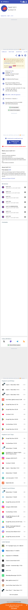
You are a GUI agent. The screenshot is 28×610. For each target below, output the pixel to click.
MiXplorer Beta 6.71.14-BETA (12, 550)
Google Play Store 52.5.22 (12, 429)
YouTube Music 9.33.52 (11, 424)
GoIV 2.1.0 (8, 211)
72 (11, 72)
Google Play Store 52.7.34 (12, 404)
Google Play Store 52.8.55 (12, 419)
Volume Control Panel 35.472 (13, 560)
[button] (16, 56)
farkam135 (13, 10)
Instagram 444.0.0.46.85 (11, 507)
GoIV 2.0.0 (8, 216)
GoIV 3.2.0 (8, 186)
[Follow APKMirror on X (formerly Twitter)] (4, 342)
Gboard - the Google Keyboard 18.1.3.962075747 (13, 526)
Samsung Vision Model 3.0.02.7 (13, 531)
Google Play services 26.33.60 (13, 536)
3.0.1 (12, 15)
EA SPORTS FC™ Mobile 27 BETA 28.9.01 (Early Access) (13, 453)
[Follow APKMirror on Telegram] (17, 342)
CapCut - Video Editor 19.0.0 (12, 394)
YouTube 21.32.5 (10, 414)
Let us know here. (17, 601)
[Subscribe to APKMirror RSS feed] (24, 342)
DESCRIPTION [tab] (19, 51)
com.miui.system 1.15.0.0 (12, 478)
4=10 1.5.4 (8, 570)
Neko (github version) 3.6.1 (12, 580)
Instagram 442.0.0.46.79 (11, 458)
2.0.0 (9, 169)
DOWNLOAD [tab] (4, 51)
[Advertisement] (14, 34)
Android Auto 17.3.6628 (11, 448)
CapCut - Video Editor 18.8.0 (12, 384)
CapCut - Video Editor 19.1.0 (12, 389)
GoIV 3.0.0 (8, 201)
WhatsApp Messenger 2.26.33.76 (13, 575)
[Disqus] (14, 279)
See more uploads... (14, 594)
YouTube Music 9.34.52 (11, 512)
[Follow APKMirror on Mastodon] (11, 342)
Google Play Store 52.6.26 (12, 409)
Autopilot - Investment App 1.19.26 (14, 565)
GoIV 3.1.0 (8, 191)
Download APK (15, 142)
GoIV (8, 15)
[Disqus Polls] (14, 242)
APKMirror (6, 2)
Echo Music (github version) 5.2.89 (14, 399)
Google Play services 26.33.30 (13, 502)
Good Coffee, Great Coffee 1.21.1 (14, 585)
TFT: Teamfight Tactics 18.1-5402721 (14, 545)
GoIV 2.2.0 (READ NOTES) (12, 206)
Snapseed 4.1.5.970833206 (12, 555)
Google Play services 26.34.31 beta (14, 521)
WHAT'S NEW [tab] (11, 51)
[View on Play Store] (19, 56)
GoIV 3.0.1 (8, 196)
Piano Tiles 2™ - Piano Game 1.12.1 (14, 590)
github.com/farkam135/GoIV (8, 178)
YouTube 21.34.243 (10, 463)
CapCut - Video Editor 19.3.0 (12, 468)
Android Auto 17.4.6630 (11, 473)
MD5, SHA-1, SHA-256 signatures (12, 94)
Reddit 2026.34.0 (10, 483)
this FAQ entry (7, 63)
